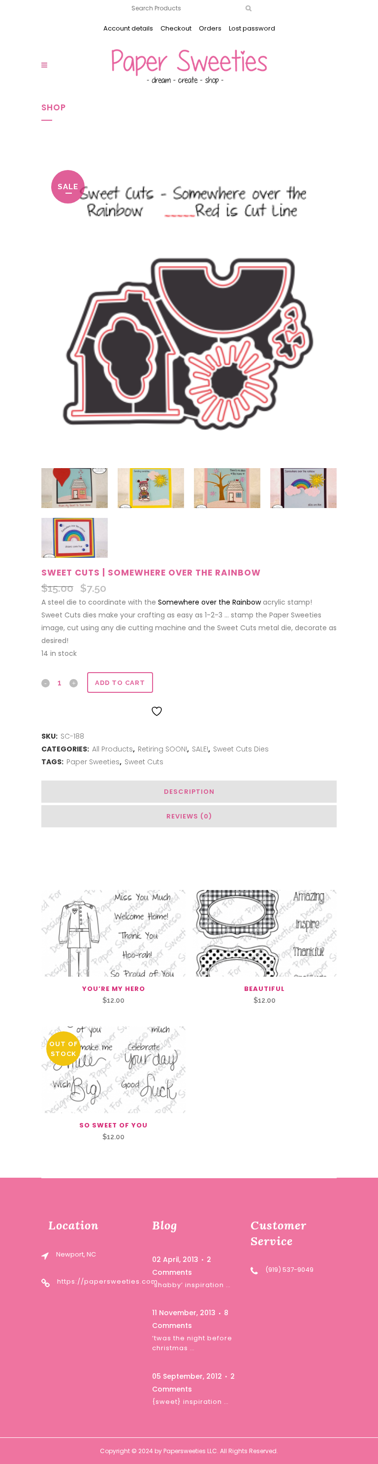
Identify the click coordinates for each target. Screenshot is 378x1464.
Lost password (252, 28)
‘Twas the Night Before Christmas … (192, 1343)
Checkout (175, 28)
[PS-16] (113, 1069)
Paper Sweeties (93, 762)
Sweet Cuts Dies (241, 749)
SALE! (200, 749)
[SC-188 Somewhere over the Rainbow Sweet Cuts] (189, 310)
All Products (112, 749)
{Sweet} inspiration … (190, 1401)
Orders (210, 28)
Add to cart (120, 682)
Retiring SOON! (162, 749)
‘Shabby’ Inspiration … (191, 1285)
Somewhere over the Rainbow (209, 602)
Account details (128, 28)
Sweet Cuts (144, 762)
